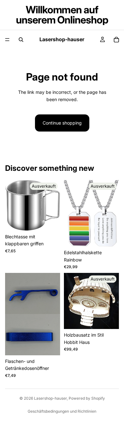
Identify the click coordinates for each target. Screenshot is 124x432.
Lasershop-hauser (50, 398)
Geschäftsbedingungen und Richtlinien (62, 411)
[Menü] (7, 39)
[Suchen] (21, 40)
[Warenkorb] (116, 40)
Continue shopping (62, 123)
